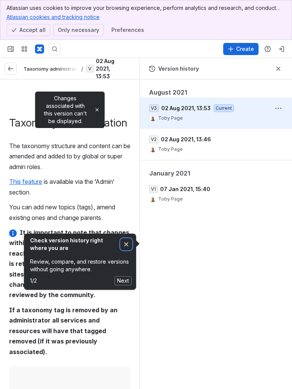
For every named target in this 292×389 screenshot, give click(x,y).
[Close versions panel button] (278, 68)
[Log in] (281, 49)
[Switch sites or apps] (24, 49)
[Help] (268, 49)
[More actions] (278, 108)
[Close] (97, 109)
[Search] (55, 49)
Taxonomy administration (53, 69)
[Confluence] (39, 49)
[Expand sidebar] (11, 49)
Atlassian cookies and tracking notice (53, 17)
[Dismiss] (126, 244)
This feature (25, 181)
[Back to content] (11, 69)
